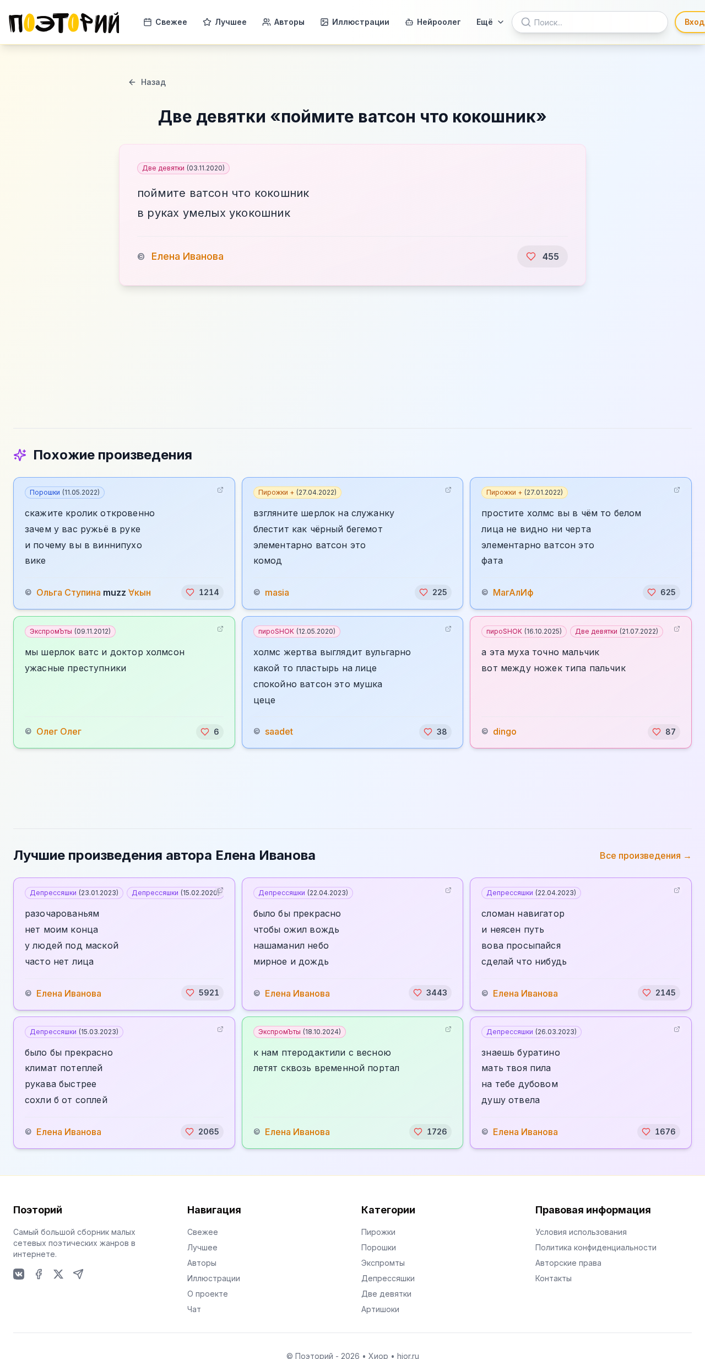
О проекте (207, 1293)
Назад (153, 82)
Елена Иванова (187, 256)
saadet (279, 731)
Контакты (553, 1278)
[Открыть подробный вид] (220, 489)
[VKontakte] (18, 1274)
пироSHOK (296, 631)
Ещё (484, 21)
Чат (194, 1309)
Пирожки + (297, 492)
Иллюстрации (360, 21)
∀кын (139, 592)
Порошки (65, 492)
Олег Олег (59, 731)
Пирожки (378, 1232)
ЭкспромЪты (70, 631)
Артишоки (380, 1309)
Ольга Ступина (68, 592)
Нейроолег (439, 21)
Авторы (289, 21)
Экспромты (383, 1262)
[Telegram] (78, 1274)
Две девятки (183, 168)
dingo (505, 731)
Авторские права (568, 1262)
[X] (58, 1274)
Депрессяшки (74, 893)
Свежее (171, 21)
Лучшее (231, 21)
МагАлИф (513, 592)
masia (277, 592)
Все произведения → (646, 855)
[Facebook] (38, 1274)
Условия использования (581, 1232)
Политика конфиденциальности (596, 1247)
